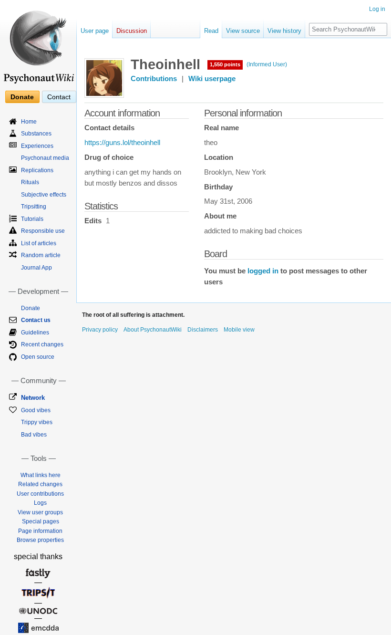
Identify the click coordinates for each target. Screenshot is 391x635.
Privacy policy (100, 329)
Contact (59, 97)
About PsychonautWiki (152, 329)
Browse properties (40, 540)
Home (29, 121)
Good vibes (36, 410)
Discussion (131, 30)
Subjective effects (43, 194)
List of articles (38, 243)
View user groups (40, 512)
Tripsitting (33, 206)
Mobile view (239, 329)
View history (284, 30)
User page (95, 30)
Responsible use (43, 231)
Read (211, 30)
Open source (37, 357)
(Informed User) (267, 64)
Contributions (154, 79)
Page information (40, 531)
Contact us (36, 320)
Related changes (40, 484)
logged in (262, 271)
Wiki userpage (212, 79)
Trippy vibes (36, 422)
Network (33, 397)
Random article (41, 255)
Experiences (37, 146)
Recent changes (42, 344)
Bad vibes (34, 434)
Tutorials (32, 219)
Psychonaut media (45, 158)
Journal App (36, 267)
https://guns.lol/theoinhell (122, 142)
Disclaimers (202, 329)
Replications (37, 170)
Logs (40, 503)
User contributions (40, 493)
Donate (22, 97)
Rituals (30, 182)
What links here (41, 475)
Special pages (40, 521)
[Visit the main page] (38, 43)
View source (243, 30)
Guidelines (35, 332)
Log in (377, 9)
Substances (36, 133)
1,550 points (225, 64)
